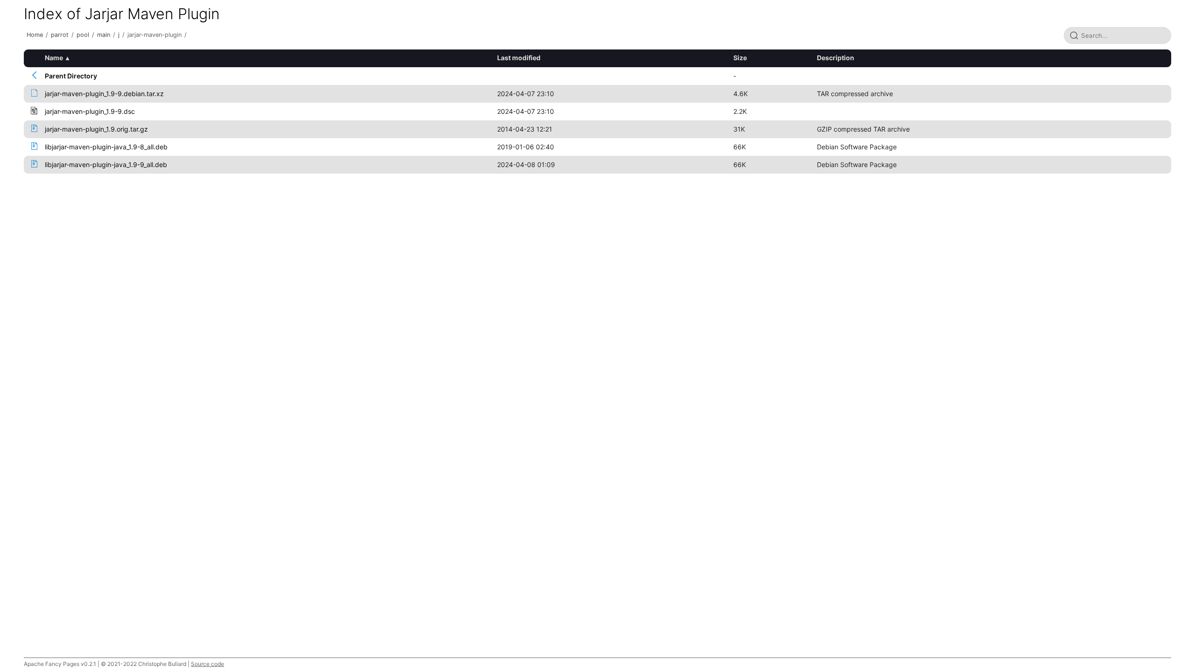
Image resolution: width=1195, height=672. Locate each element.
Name (54, 58)
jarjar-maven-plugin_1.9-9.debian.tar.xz (104, 94)
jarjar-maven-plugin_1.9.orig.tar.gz (96, 129)
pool (83, 34)
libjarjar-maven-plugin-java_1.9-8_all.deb (106, 147)
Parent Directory (71, 76)
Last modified (519, 58)
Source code (207, 663)
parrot (60, 34)
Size (740, 58)
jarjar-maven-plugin (154, 34)
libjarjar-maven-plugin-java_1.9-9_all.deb (106, 164)
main (103, 34)
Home (35, 34)
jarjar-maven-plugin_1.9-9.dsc (90, 111)
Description (835, 58)
